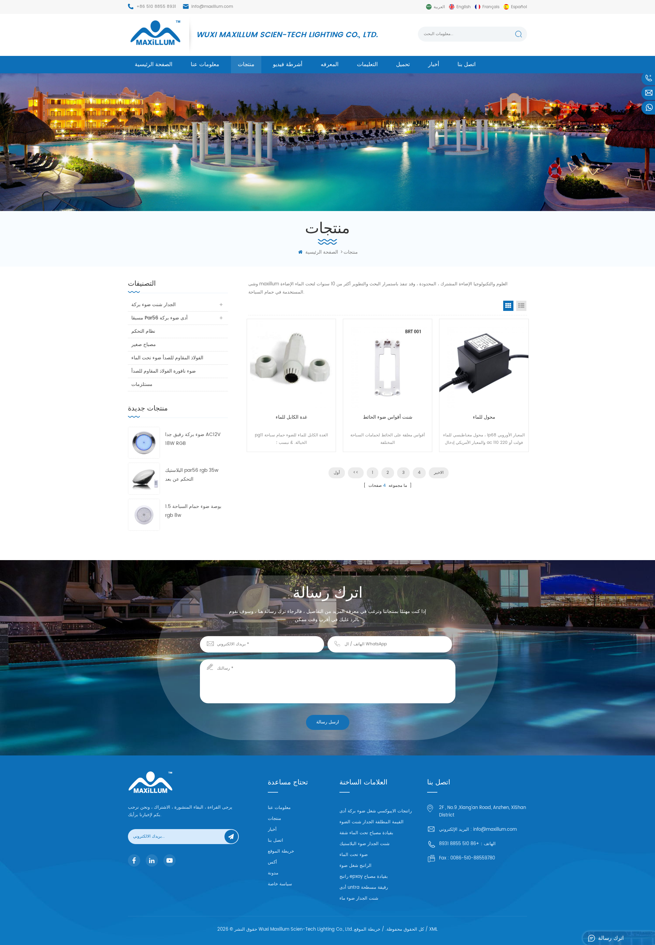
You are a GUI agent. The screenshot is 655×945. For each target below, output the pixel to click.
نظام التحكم (143, 331)
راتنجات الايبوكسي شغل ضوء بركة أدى (375, 811)
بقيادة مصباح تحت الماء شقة (366, 833)
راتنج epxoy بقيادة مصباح (363, 876)
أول (337, 472)
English (463, 7)
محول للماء (484, 417)
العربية (439, 7)
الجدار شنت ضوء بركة (153, 305)
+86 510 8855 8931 (156, 6)
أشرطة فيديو (287, 64)
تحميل (403, 64)
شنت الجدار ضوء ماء (358, 898)
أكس (272, 862)
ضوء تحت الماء (353, 854)
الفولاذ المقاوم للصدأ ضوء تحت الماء (167, 358)
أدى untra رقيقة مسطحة (363, 887)
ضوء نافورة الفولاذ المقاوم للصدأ (163, 371)
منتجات (246, 64)
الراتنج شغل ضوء (355, 865)
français (490, 7)
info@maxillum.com (212, 6)
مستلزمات (141, 384)
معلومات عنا (205, 64)
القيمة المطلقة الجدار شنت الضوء (371, 822)
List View (521, 306)
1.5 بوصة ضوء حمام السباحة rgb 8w (193, 510)
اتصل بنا (466, 64)
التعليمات (367, 64)
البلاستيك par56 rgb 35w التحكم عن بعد (191, 474)
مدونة (273, 873)
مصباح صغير (143, 344)
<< (356, 472)
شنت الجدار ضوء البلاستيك (364, 843)
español (519, 7)
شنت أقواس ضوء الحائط (387, 417)
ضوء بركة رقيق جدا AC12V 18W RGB (193, 439)
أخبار (433, 64)
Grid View (508, 306)
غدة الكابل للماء (291, 417)
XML (433, 929)
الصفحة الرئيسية (153, 64)
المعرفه (329, 64)
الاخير (438, 472)
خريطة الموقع (281, 851)
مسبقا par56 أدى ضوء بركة (159, 318)
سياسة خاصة (280, 884)
